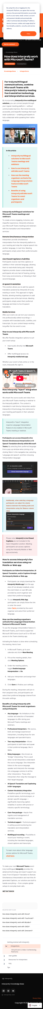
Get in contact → (10, 44)
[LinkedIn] (3, 991)
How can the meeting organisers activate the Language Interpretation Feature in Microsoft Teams (21, 181)
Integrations (24, 71)
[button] (4, 946)
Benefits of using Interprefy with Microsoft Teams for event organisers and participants (21, 196)
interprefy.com (9, 995)
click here (10, 856)
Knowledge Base (10, 71)
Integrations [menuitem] (15, 946)
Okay (28, 34)
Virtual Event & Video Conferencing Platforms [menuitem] (23, 951)
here (14, 608)
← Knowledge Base (10, 52)
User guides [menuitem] (13, 956)
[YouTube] (13, 991)
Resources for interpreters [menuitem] (18, 960)
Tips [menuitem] (8, 967)
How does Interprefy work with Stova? (16, 914)
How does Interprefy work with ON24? (16, 927)
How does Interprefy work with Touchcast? (18, 918)
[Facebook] (8, 991)
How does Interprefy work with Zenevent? (18, 931)
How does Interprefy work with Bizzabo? (17, 922)
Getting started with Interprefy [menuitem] (18, 942)
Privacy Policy (37, 998)
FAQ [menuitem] (10, 964)
